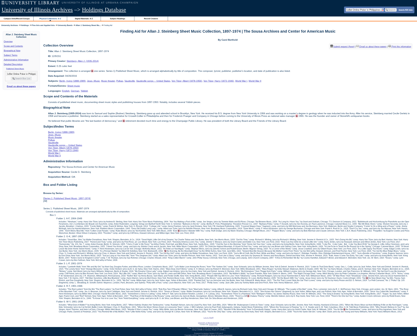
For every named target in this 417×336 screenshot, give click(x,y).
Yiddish (84, 91)
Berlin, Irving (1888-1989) (72, 81)
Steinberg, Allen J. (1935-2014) (83, 61)
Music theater (108, 81)
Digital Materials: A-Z (84, 19)
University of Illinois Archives (37, 10)
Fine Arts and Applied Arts (43, 25)
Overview (8, 41)
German (75, 91)
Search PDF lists (406, 10)
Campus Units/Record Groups (17, 19)
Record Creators (151, 19)
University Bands (65, 25)
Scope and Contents (13, 46)
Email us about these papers (21, 86)
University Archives (9, 25)
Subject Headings (117, 19)
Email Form (213, 324)
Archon (206, 333)
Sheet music (73, 85)
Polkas (119, 81)
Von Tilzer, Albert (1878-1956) (187, 81)
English (66, 91)
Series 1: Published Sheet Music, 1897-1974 (67, 198)
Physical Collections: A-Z (50, 19)
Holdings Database (104, 10)
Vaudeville (129, 81)
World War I (241, 81)
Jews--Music (93, 81)
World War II (255, 81)
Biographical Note (12, 50)
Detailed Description (13, 64)
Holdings (25, 25)
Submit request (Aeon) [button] (343, 46)
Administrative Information (16, 60)
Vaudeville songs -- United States (153, 81)
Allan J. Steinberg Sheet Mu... (88, 25)
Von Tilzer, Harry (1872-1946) (218, 81)
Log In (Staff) (209, 318)
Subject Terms (10, 55)
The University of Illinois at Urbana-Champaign (215, 335)
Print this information (401, 46)
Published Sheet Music (15, 69)
